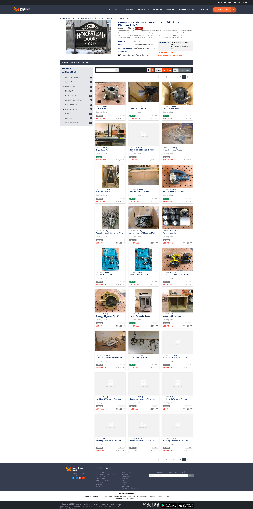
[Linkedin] (73, 478)
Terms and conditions (167, 53)
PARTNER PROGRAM (187, 10)
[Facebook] (77, 478)
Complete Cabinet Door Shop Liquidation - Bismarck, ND (102, 18)
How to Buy (100, 476)
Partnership (100, 478)
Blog (124, 484)
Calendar (170, 10)
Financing (157, 10)
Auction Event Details (77, 62)
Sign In (221, 2)
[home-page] (22, 9)
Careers (125, 482)
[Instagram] (80, 478)
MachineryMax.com (80, 473)
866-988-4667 (77, 475)
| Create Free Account (236, 2)
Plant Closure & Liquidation (106, 474)
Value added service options (170, 56)
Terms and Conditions (130, 488)
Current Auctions (67, 18)
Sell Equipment (102, 472)
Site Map (125, 486)
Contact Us (100, 484)
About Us (204, 10)
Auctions (128, 10)
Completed (167, 70)
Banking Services (102, 480)
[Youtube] (83, 478)
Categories (114, 10)
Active (158, 70)
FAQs (124, 480)
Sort (175, 70)
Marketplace (143, 10)
